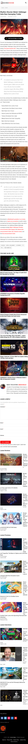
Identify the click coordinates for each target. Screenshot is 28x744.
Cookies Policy (23, 739)
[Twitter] (5, 718)
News (6, 7)
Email (2, 429)
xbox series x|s (7, 247)
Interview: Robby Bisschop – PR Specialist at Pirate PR (25, 695)
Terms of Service (14, 741)
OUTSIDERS (18, 245)
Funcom (3, 245)
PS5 (2, 247)
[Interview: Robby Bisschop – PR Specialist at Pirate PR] (11, 696)
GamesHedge (13, 737)
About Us (4, 739)
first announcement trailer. (8, 233)
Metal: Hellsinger (10, 245)
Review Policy (16, 739)
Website (2, 435)
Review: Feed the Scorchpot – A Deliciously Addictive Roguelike (25, 461)
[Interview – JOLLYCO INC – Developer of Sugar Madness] (11, 634)
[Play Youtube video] (14, 65)
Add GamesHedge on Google (15, 38)
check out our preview (12, 221)
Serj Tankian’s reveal (16, 231)
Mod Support (11, 229)
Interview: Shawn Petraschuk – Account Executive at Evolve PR (25, 654)
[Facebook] (2, 718)
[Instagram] (9, 718)
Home (2, 7)
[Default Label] (12, 718)
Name (2, 422)
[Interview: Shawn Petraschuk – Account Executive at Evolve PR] (11, 654)
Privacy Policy (9, 739)
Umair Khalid (3, 16)
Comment (2, 406)
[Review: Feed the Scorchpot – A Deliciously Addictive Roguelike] (11, 460)
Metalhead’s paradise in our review (16, 219)
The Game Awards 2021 (10, 48)
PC (23, 245)
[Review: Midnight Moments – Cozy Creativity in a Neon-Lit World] (11, 500)
